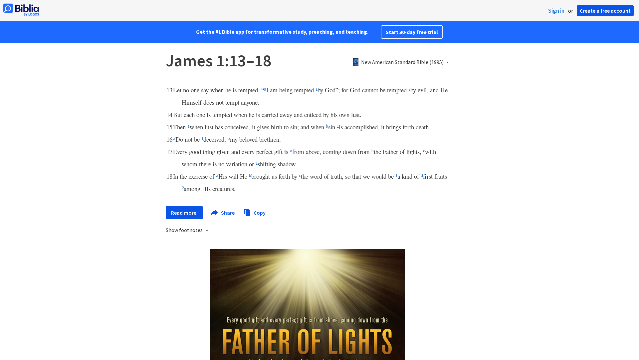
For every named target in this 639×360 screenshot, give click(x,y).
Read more (184, 212)
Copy (259, 212)
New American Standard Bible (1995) (402, 62)
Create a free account (605, 10)
